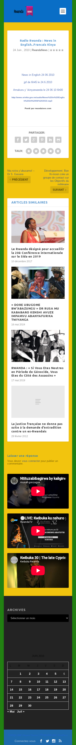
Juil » (21, 711)
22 (20, 697)
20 (64, 689)
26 (55, 697)
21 (11, 697)
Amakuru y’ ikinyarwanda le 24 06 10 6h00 (38, 89)
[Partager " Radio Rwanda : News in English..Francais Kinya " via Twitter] (26, 140)
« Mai (11, 711)
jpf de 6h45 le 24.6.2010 (38, 82)
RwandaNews (40, 50)
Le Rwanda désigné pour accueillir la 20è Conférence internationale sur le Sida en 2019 (37, 252)
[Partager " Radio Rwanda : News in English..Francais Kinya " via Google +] (34, 140)
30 (29, 705)
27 (64, 697)
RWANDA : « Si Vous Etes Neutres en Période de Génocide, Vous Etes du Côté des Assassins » (37, 371)
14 (11, 689)
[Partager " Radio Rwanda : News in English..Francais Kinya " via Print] (58, 140)
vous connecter (31, 460)
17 (38, 689)
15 (20, 689)
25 (46, 697)
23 (29, 697)
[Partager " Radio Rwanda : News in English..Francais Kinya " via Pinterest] (42, 140)
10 (38, 681)
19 (55, 689)
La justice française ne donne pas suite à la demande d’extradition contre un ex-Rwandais (37, 427)
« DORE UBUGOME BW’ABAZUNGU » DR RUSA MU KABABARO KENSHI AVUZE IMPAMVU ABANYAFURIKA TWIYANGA (35, 312)
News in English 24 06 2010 (38, 74)
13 (64, 681)
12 (55, 681)
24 (38, 697)
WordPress (63, 735)
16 (29, 689)
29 (20, 705)
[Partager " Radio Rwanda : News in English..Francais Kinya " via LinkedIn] (50, 140)
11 (46, 681)
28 (11, 705)
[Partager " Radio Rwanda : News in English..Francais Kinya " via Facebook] (18, 140)
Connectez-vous (25, 741)
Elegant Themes (30, 735)
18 (46, 689)
